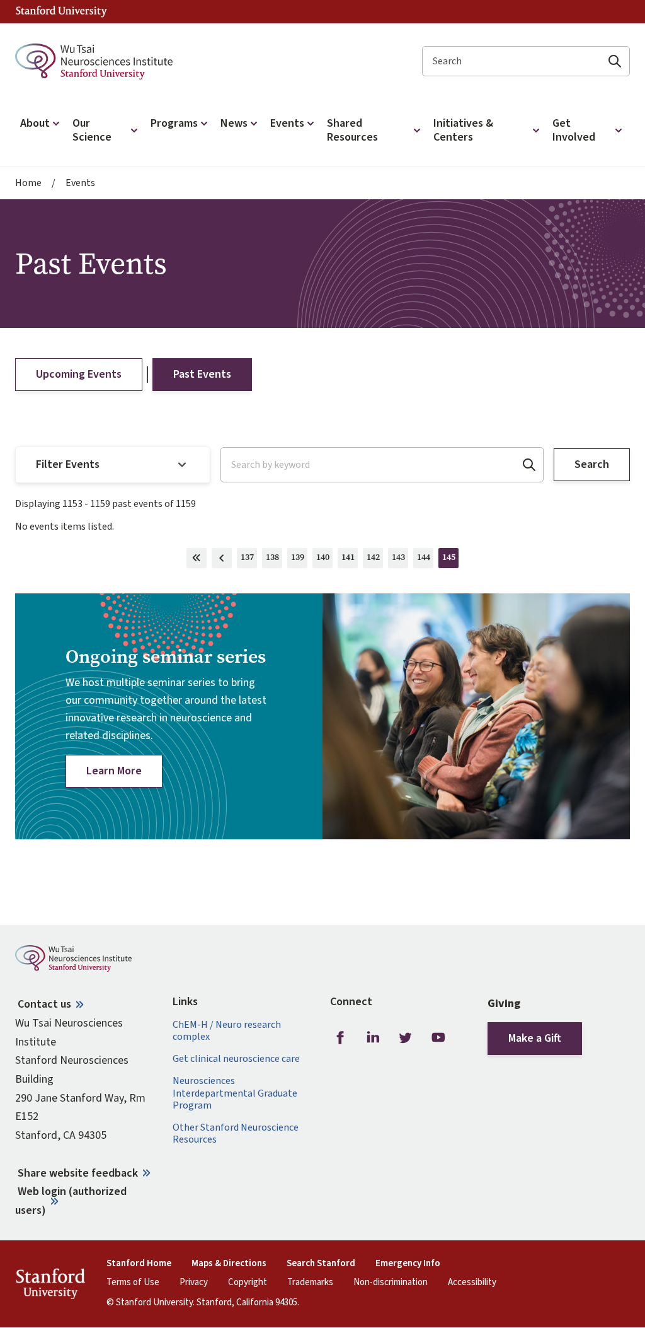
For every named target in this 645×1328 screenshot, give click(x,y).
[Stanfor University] (61, 11)
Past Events (202, 374)
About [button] (35, 123)
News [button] (234, 123)
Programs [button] (174, 123)
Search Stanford (321, 1263)
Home (28, 183)
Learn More (114, 771)
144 (425, 559)
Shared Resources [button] (352, 130)
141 (349, 559)
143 (400, 559)
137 (249, 559)
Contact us (44, 1004)
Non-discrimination (390, 1282)
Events (80, 183)
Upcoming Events (79, 374)
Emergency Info (407, 1263)
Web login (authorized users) (71, 1201)
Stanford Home (138, 1263)
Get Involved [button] (573, 130)
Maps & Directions (228, 1263)
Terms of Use (132, 1282)
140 (324, 559)
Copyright (247, 1282)
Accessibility (472, 1282)
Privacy (194, 1282)
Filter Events (68, 464)
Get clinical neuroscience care (236, 1059)
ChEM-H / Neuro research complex (227, 1031)
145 (450, 559)
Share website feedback (78, 1173)
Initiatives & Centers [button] (463, 130)
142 (375, 559)
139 (299, 559)
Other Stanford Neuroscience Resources (236, 1134)
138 (274, 559)
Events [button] (287, 123)
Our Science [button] (91, 130)
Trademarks (310, 1282)
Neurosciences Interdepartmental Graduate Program (235, 1093)
